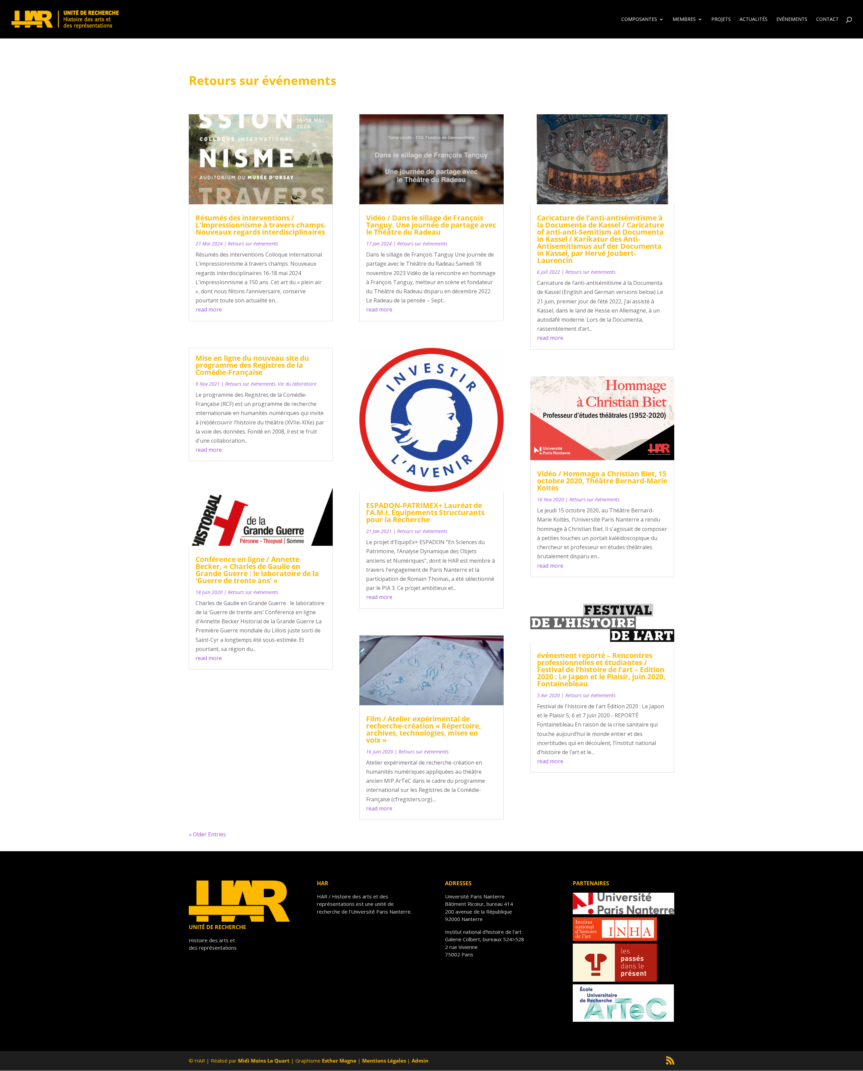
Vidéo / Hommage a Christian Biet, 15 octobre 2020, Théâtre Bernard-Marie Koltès (602, 481)
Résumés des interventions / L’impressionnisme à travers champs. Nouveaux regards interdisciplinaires (261, 225)
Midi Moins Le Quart (264, 1060)
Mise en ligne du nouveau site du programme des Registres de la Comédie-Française (252, 365)
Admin (420, 1060)
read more (209, 309)
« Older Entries (207, 834)
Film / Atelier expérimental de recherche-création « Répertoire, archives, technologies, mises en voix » (423, 729)
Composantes (639, 19)
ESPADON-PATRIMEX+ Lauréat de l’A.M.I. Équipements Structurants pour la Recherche (425, 512)
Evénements (791, 19)
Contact (827, 19)
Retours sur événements (253, 243)
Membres (684, 19)
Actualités (754, 19)
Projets (721, 19)
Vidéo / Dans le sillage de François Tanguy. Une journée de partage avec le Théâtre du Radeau (431, 225)
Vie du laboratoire (297, 384)
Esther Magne (339, 1060)
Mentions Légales (384, 1060)
